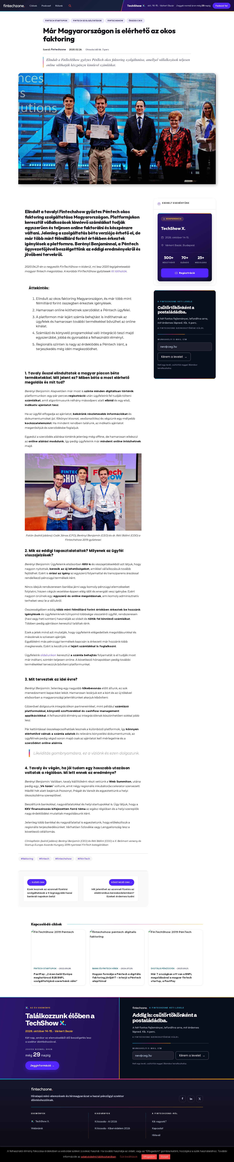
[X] (199, 1098)
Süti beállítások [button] (129, 1156)
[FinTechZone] (82, 1089)
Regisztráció (187, 272)
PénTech (84, 858)
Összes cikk (135, 20)
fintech (45, 858)
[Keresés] (70, 6)
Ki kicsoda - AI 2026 (106, 1121)
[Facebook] (182, 1098)
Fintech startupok (56, 20)
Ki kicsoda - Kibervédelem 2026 (112, 1128)
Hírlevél (156, 1135)
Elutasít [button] (164, 1156)
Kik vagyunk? (159, 1121)
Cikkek (33, 5)
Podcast (46, 5)
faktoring (28, 858)
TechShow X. (42, 1121)
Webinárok (37, 1128)
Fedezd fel (222, 5)
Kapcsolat (157, 1128)
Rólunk (59, 5)
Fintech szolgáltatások (87, 20)
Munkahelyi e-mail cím (172, 339)
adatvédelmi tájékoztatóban (98, 1156)
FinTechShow (115, 20)
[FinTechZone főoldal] (14, 5)
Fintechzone (58, 49)
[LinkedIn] (191, 1098)
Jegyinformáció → (42, 1065)
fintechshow (64, 858)
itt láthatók (119, 271)
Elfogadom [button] (149, 1156)
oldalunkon (48, 655)
